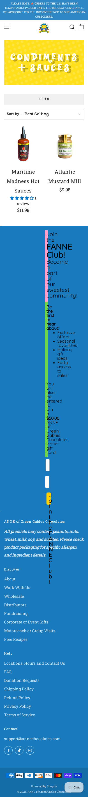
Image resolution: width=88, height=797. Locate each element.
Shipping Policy (19, 689)
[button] (22, 198)
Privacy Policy (17, 706)
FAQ (8, 671)
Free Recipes (16, 639)
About (9, 579)
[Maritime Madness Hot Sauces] (23, 145)
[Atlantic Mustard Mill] (65, 145)
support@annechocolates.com (32, 738)
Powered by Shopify (44, 786)
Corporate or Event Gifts (26, 622)
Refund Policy (17, 697)
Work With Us (17, 587)
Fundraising (16, 613)
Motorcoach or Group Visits (29, 630)
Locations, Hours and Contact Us (34, 663)
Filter (44, 99)
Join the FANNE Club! (50, 498)
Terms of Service (19, 714)
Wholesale (14, 596)
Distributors (15, 604)
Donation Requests (21, 680)
